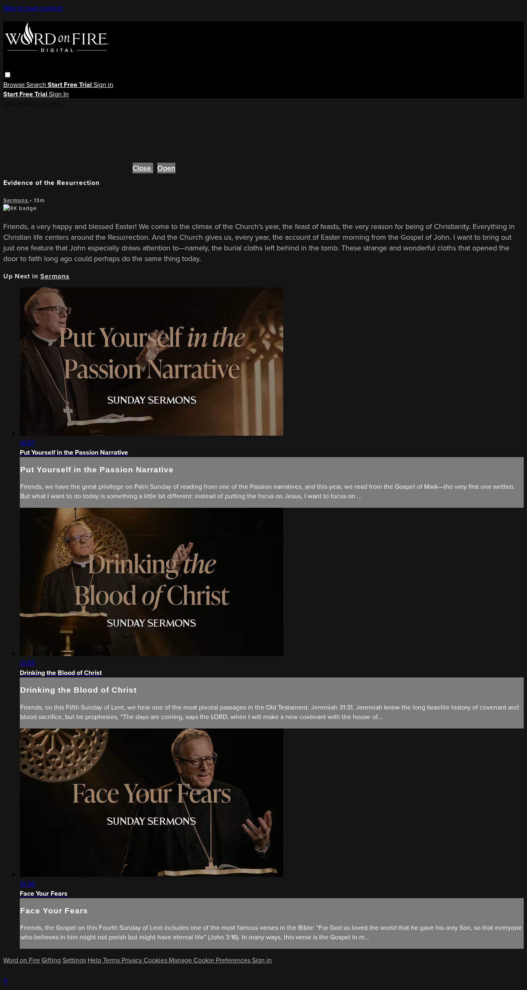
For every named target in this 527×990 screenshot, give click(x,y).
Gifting (51, 960)
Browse (14, 84)
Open (166, 168)
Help (95, 960)
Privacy (132, 960)
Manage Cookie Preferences (210, 960)
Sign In (59, 94)
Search (37, 84)
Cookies (156, 960)
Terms (112, 960)
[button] (7, 74)
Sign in (103, 84)
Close (143, 168)
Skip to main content (33, 8)
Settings (74, 960)
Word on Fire (21, 960)
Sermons (16, 200)
